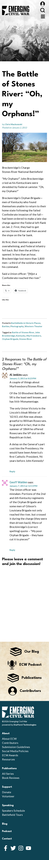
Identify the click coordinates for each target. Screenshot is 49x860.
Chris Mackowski (13, 124)
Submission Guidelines (16, 747)
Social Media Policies (15, 751)
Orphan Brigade (10, 339)
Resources (8, 759)
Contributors (10, 742)
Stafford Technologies (25, 724)
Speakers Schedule (13, 810)
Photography (17, 326)
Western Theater (33, 326)
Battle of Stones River (23, 332)
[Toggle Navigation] (43, 16)
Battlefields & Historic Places (26, 323)
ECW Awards (10, 755)
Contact (7, 839)
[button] (24, 147)
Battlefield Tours (12, 814)
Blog (4, 824)
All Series (8, 773)
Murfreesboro (33, 335)
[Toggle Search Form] (42, 10)
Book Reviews (10, 777)
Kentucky (21, 335)
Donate (6, 792)
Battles (6, 326)
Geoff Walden (18, 482)
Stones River (25, 339)
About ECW (9, 738)
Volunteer (8, 796)
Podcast (7, 831)
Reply (12, 471)
